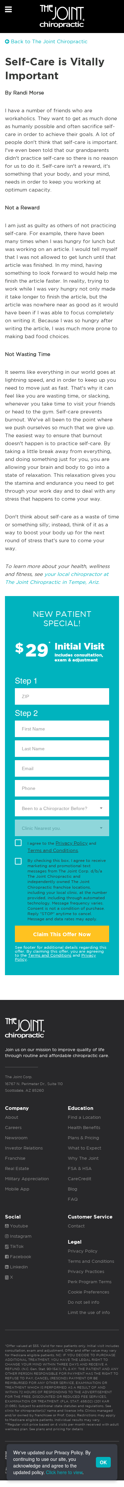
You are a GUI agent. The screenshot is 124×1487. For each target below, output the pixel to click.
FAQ (73, 1199)
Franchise (15, 1158)
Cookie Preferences (88, 1292)
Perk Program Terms (89, 1281)
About (11, 1117)
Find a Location (84, 1117)
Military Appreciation (27, 1178)
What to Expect (84, 1148)
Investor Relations (24, 1148)
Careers (13, 1127)
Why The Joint (83, 1158)
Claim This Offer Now (62, 934)
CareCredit (79, 1178)
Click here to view (64, 1472)
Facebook (20, 1256)
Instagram (20, 1236)
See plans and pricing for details (55, 1429)
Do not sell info (83, 1302)
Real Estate (17, 1168)
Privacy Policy (72, 843)
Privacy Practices (86, 1271)
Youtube (18, 1225)
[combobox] (62, 808)
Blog (72, 1188)
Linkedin (18, 1266)
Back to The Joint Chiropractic (48, 41)
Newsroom (16, 1137)
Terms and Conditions (52, 850)
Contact (76, 1225)
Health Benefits (84, 1127)
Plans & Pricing (83, 1137)
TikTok (16, 1246)
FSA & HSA (80, 1168)
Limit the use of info (89, 1312)
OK (103, 1462)
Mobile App (17, 1188)
